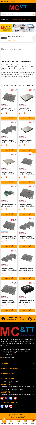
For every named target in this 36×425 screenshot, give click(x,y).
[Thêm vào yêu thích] (15, 91)
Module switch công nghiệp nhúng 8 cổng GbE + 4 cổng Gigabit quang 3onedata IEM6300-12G (8, 173)
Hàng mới (30, 85)
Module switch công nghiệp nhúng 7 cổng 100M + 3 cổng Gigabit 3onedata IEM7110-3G (26, 205)
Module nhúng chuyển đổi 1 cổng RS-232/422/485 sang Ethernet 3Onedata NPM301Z (8, 205)
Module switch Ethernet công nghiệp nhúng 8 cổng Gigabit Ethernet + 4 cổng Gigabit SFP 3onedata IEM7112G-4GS (8, 109)
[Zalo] (2, 406)
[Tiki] (10, 398)
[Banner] (18, 28)
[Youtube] (10, 406)
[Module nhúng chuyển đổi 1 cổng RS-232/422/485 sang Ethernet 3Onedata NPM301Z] (9, 193)
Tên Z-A (21, 85)
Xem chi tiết (9, 118)
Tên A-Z (13, 85)
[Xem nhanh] (15, 98)
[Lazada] (6, 398)
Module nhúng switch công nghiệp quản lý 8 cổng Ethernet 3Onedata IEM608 (26, 269)
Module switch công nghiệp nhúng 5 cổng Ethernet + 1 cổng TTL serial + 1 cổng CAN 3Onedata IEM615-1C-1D (8, 141)
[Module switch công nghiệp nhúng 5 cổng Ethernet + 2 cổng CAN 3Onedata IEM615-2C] (27, 225)
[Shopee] (2, 398)
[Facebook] (6, 406)
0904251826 (7, 355)
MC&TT (22, 417)
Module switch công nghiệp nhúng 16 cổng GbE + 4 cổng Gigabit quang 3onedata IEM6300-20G (26, 141)
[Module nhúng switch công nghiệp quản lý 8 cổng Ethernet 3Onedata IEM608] (27, 257)
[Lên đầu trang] (32, 408)
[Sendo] (15, 398)
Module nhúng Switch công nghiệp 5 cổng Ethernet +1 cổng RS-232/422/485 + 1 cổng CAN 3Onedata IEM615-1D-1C (8, 237)
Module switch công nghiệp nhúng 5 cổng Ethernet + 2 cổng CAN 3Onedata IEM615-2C (26, 237)
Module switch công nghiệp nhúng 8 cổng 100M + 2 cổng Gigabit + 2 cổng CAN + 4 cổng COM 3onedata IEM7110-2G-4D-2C (27, 173)
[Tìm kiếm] (33, 14)
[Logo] (18, 7)
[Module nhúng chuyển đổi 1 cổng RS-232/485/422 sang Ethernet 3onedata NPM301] (27, 289)
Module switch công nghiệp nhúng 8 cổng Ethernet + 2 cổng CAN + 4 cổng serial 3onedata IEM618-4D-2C (9, 301)
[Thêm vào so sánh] (15, 95)
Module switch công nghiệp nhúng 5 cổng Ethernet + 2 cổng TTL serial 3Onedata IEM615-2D (8, 269)
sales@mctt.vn (8, 357)
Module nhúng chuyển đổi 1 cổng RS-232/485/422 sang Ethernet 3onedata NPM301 (26, 301)
